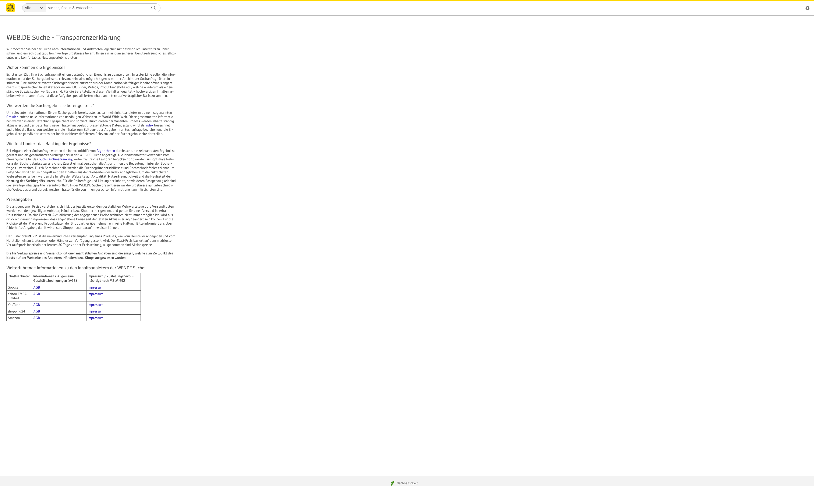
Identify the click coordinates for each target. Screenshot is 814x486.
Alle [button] (28, 8)
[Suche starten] (153, 8)
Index (149, 125)
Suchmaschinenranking (55, 159)
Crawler (12, 117)
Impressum (95, 287)
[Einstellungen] (807, 9)
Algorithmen (105, 151)
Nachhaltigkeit (407, 483)
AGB (36, 287)
